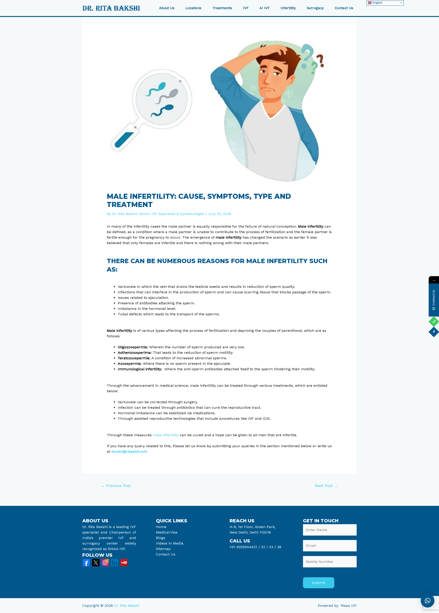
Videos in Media (169, 543)
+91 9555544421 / (245, 547)
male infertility (166, 435)
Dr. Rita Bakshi (126, 605)
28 (278, 547)
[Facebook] (86, 562)
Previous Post (116, 485)
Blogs (160, 538)
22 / (264, 547)
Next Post (326, 485)
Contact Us (344, 8)
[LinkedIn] (114, 562)
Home (161, 527)
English (377, 2)
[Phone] (434, 321)
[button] (427, 601)
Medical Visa (166, 532)
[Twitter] (96, 562)
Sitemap (163, 549)
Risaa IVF (349, 605)
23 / (272, 547)
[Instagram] (105, 562)
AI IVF (265, 8)
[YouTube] (124, 562)
